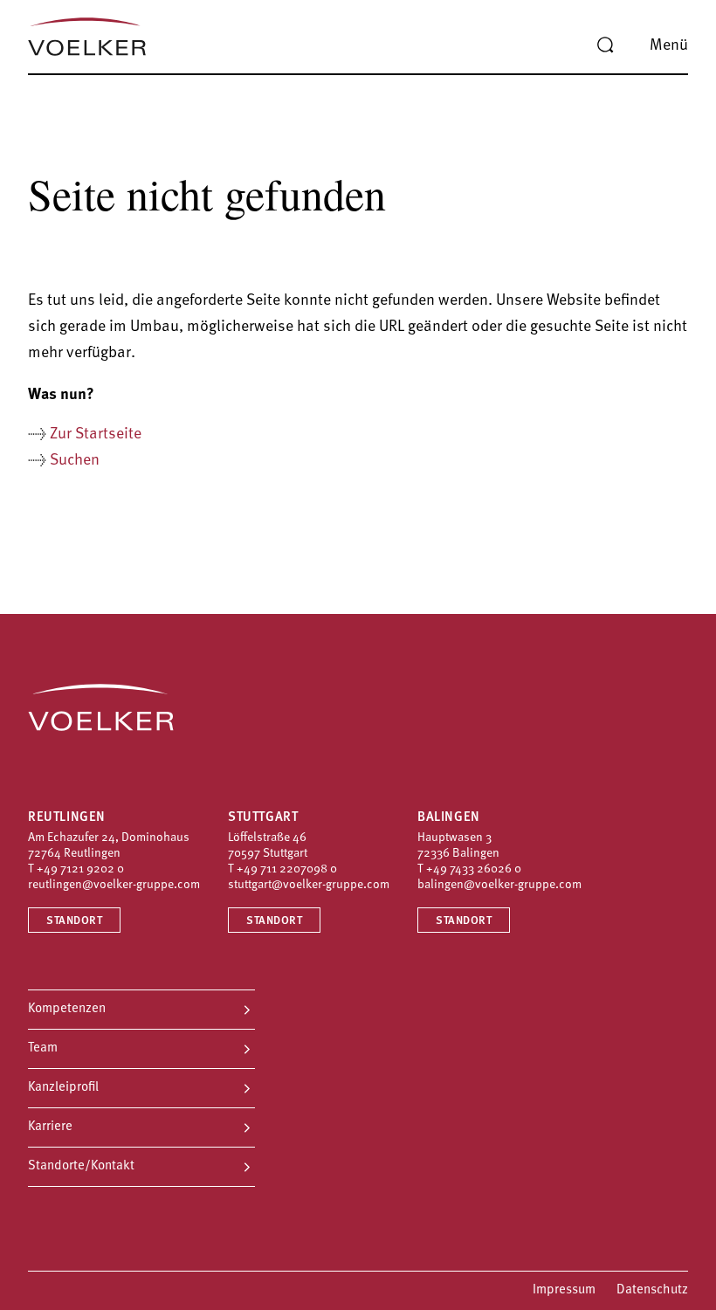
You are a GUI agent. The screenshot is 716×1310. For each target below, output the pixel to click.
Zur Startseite (95, 435)
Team (43, 1048)
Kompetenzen (67, 1009)
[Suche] (605, 45)
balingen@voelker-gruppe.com (499, 885)
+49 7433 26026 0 (473, 869)
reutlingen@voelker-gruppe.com (114, 885)
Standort (74, 921)
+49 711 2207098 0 (287, 869)
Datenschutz (652, 1290)
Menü (669, 46)
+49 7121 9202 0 (80, 869)
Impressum (564, 1290)
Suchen (75, 461)
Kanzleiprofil (63, 1087)
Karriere (50, 1127)
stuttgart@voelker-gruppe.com (308, 885)
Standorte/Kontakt (81, 1166)
